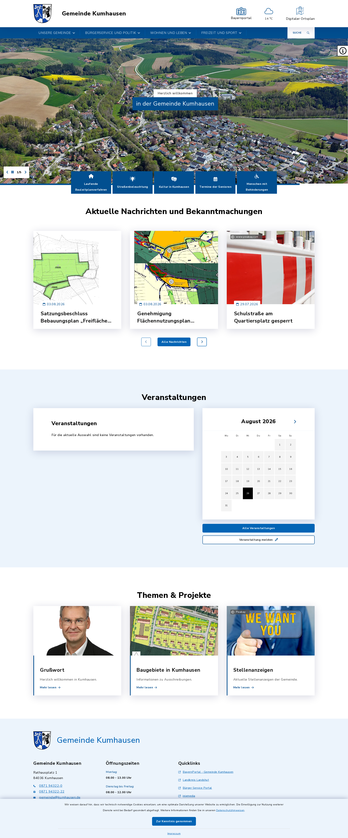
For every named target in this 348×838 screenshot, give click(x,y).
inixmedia (189, 796)
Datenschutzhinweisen (230, 810)
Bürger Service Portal (197, 788)
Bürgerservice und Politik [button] (110, 33)
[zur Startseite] (42, 13)
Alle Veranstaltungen (258, 528)
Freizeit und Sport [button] (219, 33)
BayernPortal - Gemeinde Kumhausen (208, 772)
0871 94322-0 (50, 786)
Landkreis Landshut (196, 780)
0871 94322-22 (52, 791)
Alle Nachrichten (174, 342)
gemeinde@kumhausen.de (59, 797)
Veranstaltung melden (256, 540)
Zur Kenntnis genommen (174, 821)
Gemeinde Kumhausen (94, 13)
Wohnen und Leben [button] (168, 33)
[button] (342, 50)
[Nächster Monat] (294, 421)
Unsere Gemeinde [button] (54, 33)
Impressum (174, 833)
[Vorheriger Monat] (223, 421)
